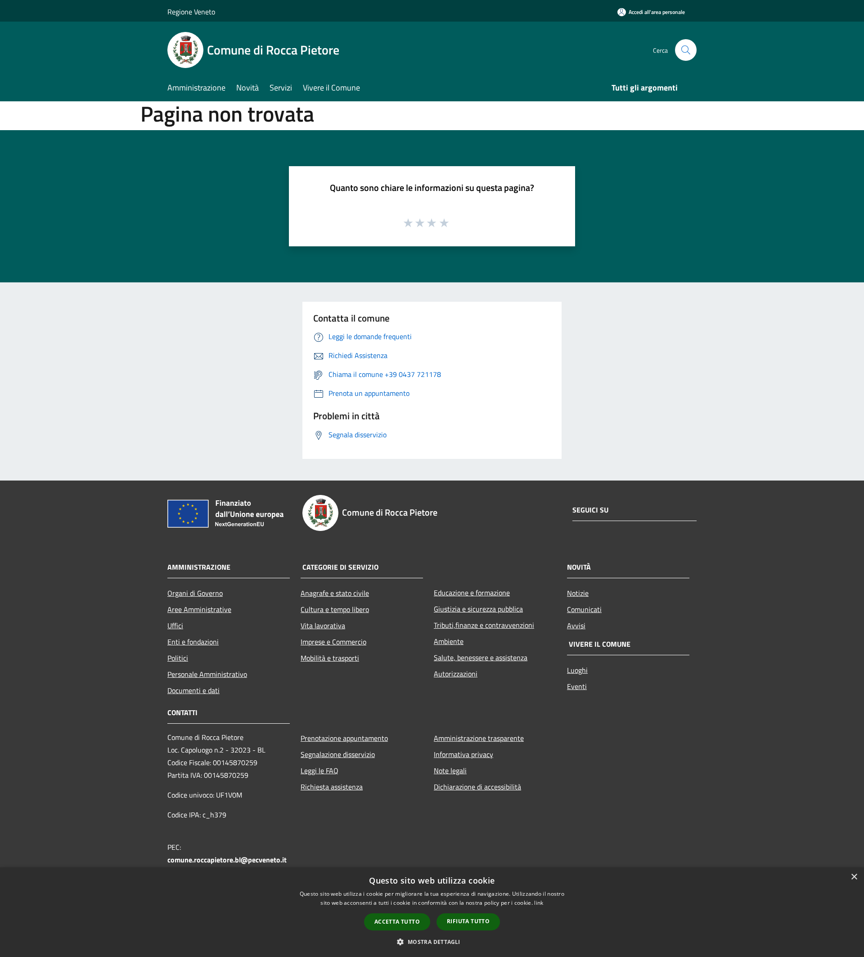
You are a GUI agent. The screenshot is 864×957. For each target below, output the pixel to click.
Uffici (175, 625)
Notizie (578, 593)
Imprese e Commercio (333, 641)
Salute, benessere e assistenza (480, 657)
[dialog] (432, 912)
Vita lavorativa (323, 625)
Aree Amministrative (199, 609)
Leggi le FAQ (319, 770)
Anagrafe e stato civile (335, 593)
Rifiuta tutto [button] (468, 921)
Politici (177, 658)
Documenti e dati (193, 690)
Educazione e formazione (472, 592)
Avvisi (576, 625)
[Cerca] (686, 50)
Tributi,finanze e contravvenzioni (484, 625)
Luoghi (577, 670)
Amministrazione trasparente (479, 738)
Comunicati (584, 609)
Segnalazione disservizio (338, 754)
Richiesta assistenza (332, 786)
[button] (432, 941)
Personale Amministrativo (207, 674)
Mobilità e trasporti (330, 658)
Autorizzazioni (455, 673)
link (538, 903)
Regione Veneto (191, 11)
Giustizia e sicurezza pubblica (478, 608)
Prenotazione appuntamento (344, 738)
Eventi (577, 686)
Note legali (450, 770)
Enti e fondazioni (193, 641)
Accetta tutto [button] (397, 921)
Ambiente (449, 641)
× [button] (853, 877)
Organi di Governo (195, 593)
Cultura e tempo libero (335, 609)
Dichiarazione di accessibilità (477, 786)
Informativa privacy (463, 754)
